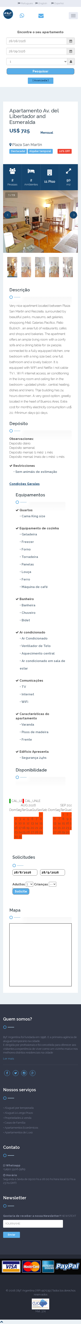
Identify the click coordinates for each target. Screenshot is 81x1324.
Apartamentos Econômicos (21, 1127)
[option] (40, 221)
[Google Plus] (33, 1073)
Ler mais (8, 1058)
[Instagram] (24, 1073)
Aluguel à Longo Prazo (19, 1112)
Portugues (27, 3)
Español (59, 3)
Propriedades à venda (18, 1117)
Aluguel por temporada (19, 1107)
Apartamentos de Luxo (19, 1132)
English (42, 3)
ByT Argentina (25, 1290)
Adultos (18, 884)
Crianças (41, 884)
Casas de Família (15, 1122)
